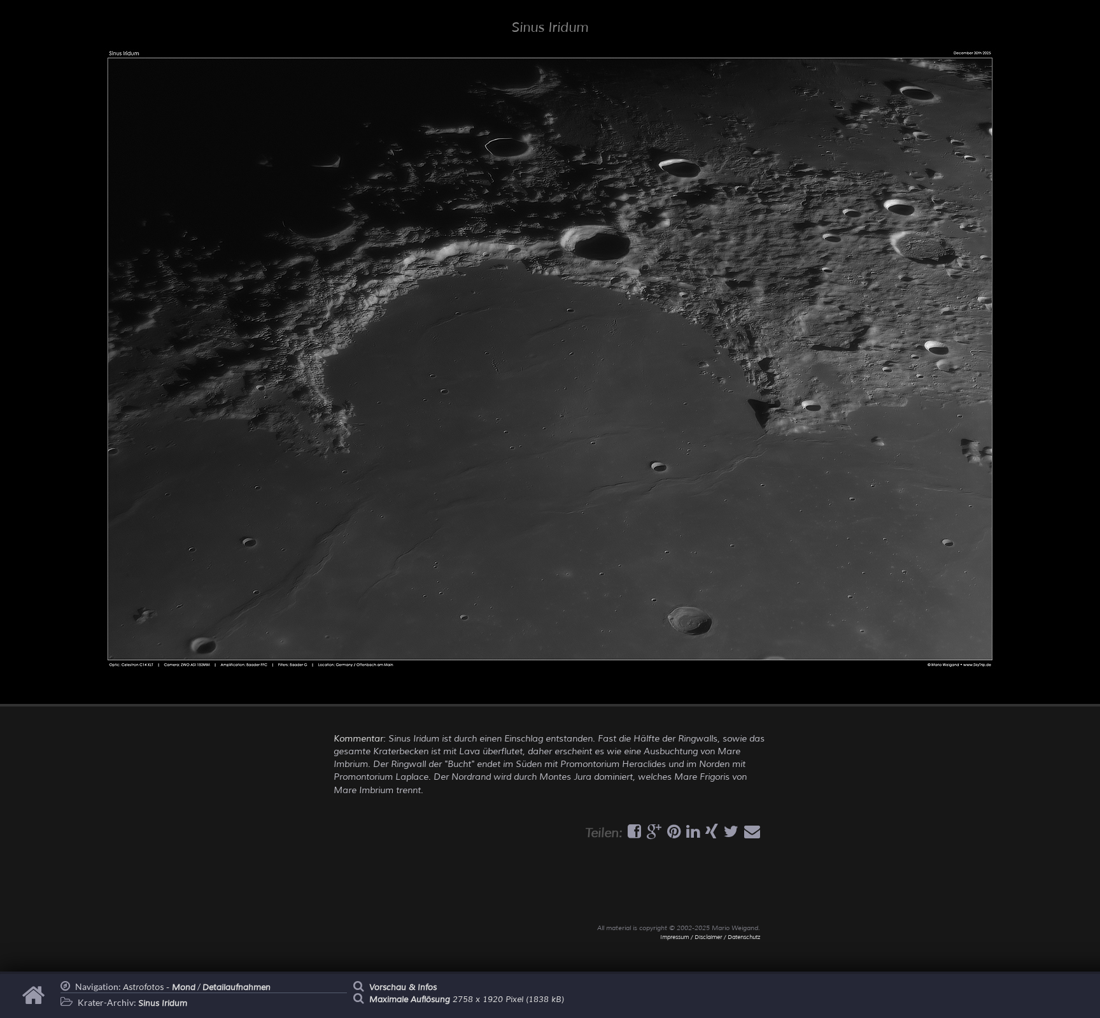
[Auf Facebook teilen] (632, 834)
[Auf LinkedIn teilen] (691, 834)
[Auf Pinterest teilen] (672, 834)
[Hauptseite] (35, 1001)
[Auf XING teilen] (710, 834)
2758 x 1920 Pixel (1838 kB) (466, 999)
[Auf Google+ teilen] (652, 834)
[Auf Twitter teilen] (729, 834)
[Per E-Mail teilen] (750, 834)
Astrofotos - (159, 987)
